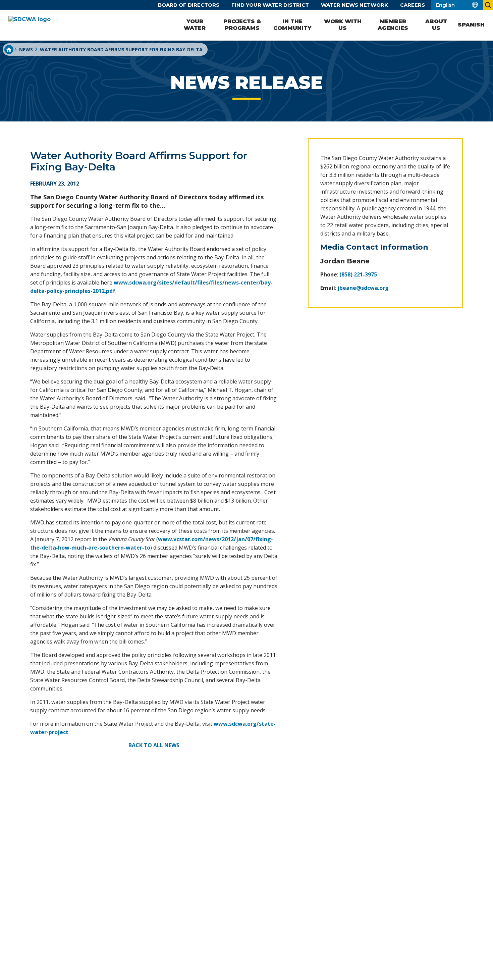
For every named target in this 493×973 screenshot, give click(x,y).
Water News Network (354, 5)
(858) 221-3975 (358, 274)
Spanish (471, 24)
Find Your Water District (270, 5)
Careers (412, 5)
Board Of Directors (188, 5)
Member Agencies (393, 24)
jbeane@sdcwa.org (363, 288)
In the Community (292, 24)
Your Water (195, 24)
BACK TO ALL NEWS (153, 745)
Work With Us (343, 24)
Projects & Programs (242, 24)
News (26, 49)
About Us (436, 24)
